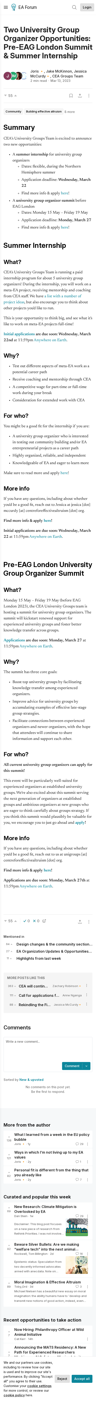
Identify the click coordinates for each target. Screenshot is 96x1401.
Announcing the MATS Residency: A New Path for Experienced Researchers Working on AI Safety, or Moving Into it (50, 1352)
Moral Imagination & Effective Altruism (47, 1282)
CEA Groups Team (67, 76)
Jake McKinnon (59, 71)
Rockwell (20, 1253)
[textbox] (47, 1050)
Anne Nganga (72, 995)
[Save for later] (71, 95)
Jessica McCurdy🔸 (68, 1004)
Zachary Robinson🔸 (67, 986)
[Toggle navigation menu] (6, 7)
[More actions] (88, 95)
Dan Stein (20, 1216)
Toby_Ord (20, 1286)
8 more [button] (70, 112)
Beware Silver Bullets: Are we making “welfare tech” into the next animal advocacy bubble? (46, 1249)
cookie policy (14, 1395)
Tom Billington (38, 1253)
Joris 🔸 (37, 71)
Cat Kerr (20, 1339)
